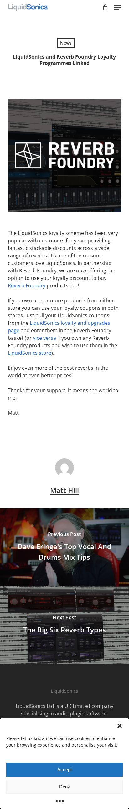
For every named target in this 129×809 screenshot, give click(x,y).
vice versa (44, 337)
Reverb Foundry (26, 285)
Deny (64, 786)
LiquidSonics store (29, 352)
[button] (119, 726)
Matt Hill (64, 490)
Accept (64, 769)
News (66, 43)
